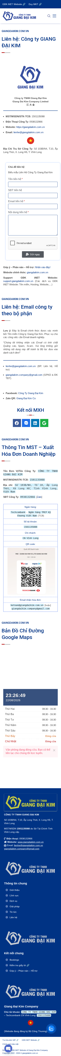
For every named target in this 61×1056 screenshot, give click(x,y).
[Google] (44, 423)
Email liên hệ (15, 201)
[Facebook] (17, 423)
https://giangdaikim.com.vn (30, 127)
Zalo (39, 497)
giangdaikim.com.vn (37, 272)
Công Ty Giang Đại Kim (30, 393)
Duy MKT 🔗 (35, 4)
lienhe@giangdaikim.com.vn (28, 132)
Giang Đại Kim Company (38, 1050)
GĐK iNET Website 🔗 (13, 4)
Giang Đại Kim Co (26, 398)
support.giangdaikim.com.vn (18, 281)
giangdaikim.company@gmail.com (24, 374)
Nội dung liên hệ (17, 212)
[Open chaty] (8, 1048)
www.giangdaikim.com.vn (31, 842)
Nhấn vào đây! (42, 267)
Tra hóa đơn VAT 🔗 (10, 1040)
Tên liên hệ (14, 179)
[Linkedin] (35, 423)
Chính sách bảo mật (10, 1044)
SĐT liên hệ (15, 190)
